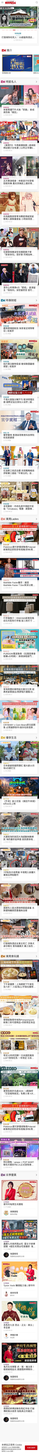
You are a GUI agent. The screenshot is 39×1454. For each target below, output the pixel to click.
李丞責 (12, 1337)
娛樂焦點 (6, 107)
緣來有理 (14, 1293)
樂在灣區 (6, 1088)
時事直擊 (6, 326)
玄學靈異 (6, 1202)
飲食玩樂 (6, 545)
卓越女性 (6, 580)
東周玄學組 (13, 1214)
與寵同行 (6, 763)
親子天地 (6, 799)
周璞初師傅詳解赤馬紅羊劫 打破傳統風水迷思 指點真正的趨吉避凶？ (18, 1411)
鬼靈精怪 (14, 1254)
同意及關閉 (31, 1448)
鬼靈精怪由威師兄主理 (17, 1256)
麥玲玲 (12, 1295)
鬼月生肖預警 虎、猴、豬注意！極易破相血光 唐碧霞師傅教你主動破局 (18, 1369)
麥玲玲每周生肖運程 (13, 1204)
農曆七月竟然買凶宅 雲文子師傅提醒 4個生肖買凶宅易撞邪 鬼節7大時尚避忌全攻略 (19, 1246)
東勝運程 (14, 1212)
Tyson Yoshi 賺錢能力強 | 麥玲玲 (19, 1285)
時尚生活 (6, 616)
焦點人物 (6, 433)
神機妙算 (14, 1335)
